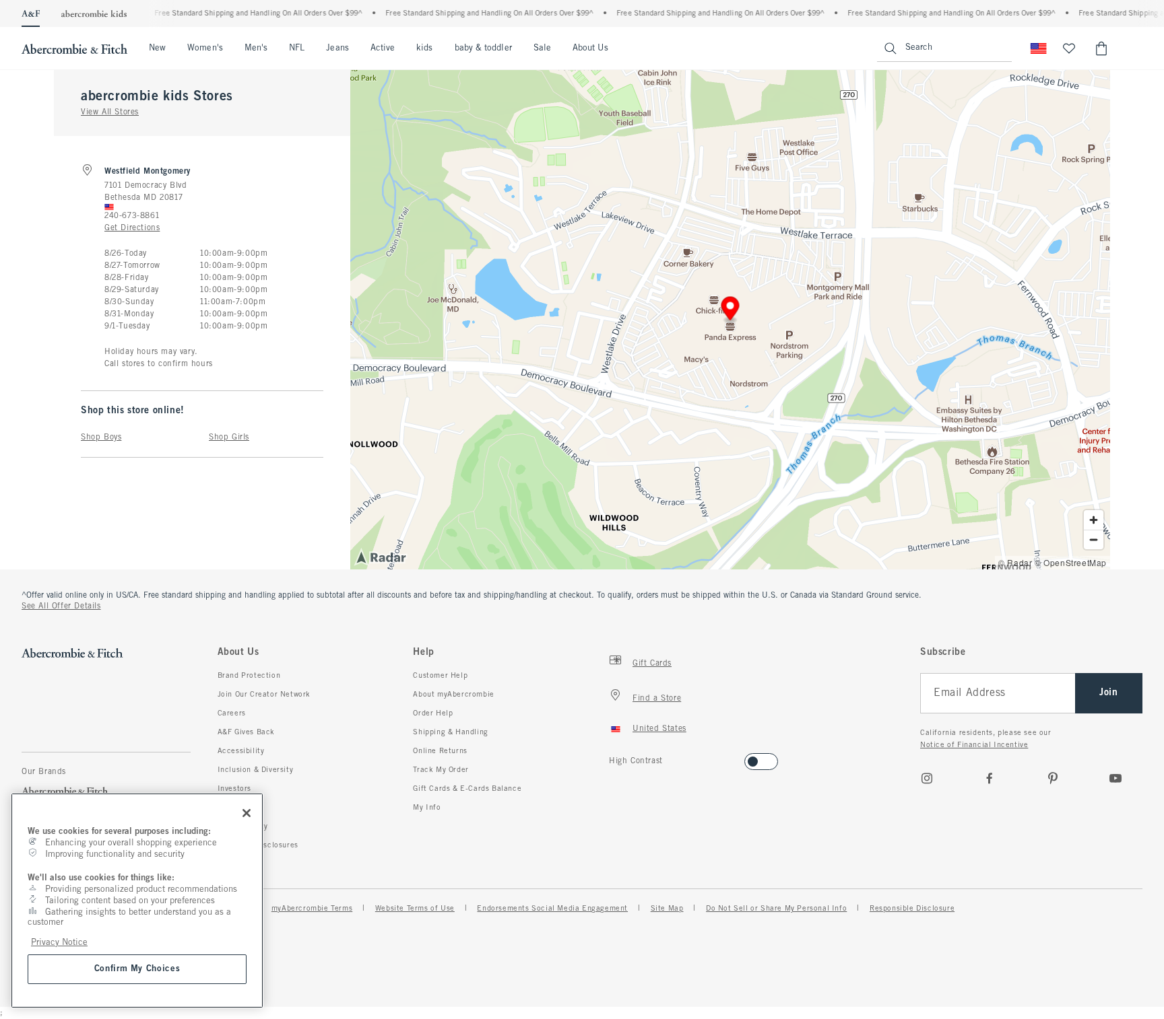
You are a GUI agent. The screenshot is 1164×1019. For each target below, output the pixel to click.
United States (659, 729)
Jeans (337, 48)
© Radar (1015, 562)
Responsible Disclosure (912, 908)
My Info (427, 807)
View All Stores (110, 112)
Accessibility (241, 751)
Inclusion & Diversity (256, 770)
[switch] (613, 757)
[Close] (246, 813)
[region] (137, 900)
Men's (256, 48)
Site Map (667, 908)
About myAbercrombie (453, 694)
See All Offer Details (61, 606)
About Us (590, 48)
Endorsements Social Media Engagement (552, 908)
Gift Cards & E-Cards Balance (467, 788)
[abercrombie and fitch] (74, 48)
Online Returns (440, 751)
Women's (205, 48)
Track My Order (440, 770)
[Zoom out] (1093, 539)
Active (382, 48)
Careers (232, 713)
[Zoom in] (1093, 520)
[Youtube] (1115, 778)
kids (424, 48)
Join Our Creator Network (264, 694)
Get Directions (132, 228)
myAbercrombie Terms (311, 908)
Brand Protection (249, 675)
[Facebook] (989, 778)
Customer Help (440, 675)
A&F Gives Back (246, 732)
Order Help (433, 713)
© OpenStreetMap (1071, 562)
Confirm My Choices (137, 968)
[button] (730, 310)
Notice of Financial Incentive (974, 745)
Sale (542, 48)
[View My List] (1069, 48)
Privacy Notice (59, 942)
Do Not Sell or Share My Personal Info (776, 908)
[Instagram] (927, 778)
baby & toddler (483, 48)
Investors (234, 788)
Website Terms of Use (415, 908)
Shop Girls (229, 437)
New (157, 48)
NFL (296, 48)
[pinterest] (1053, 778)
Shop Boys (101, 437)
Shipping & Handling (450, 732)
